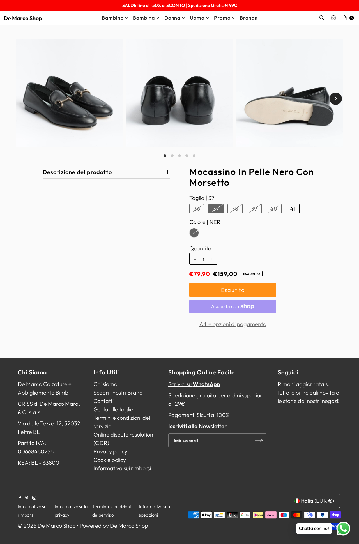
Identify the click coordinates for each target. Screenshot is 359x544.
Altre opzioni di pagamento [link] (232, 324)
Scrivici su (194, 384)
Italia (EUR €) (317, 500)
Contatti (103, 400)
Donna (172, 18)
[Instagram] (34, 498)
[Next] (336, 99)
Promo (222, 18)
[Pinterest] (26, 498)
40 (273, 208)
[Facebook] (20, 498)
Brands (248, 18)
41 (292, 208)
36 (197, 208)
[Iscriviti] (259, 440)
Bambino (112, 18)
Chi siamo (105, 384)
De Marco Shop (23, 18)
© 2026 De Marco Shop (47, 525)
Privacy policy (110, 451)
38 (235, 208)
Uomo (197, 18)
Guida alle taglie (113, 409)
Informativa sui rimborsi (122, 468)
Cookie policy (109, 459)
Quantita (200, 248)
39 (254, 208)
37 (216, 208)
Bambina (144, 18)
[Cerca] (322, 18)
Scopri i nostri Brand (118, 392)
